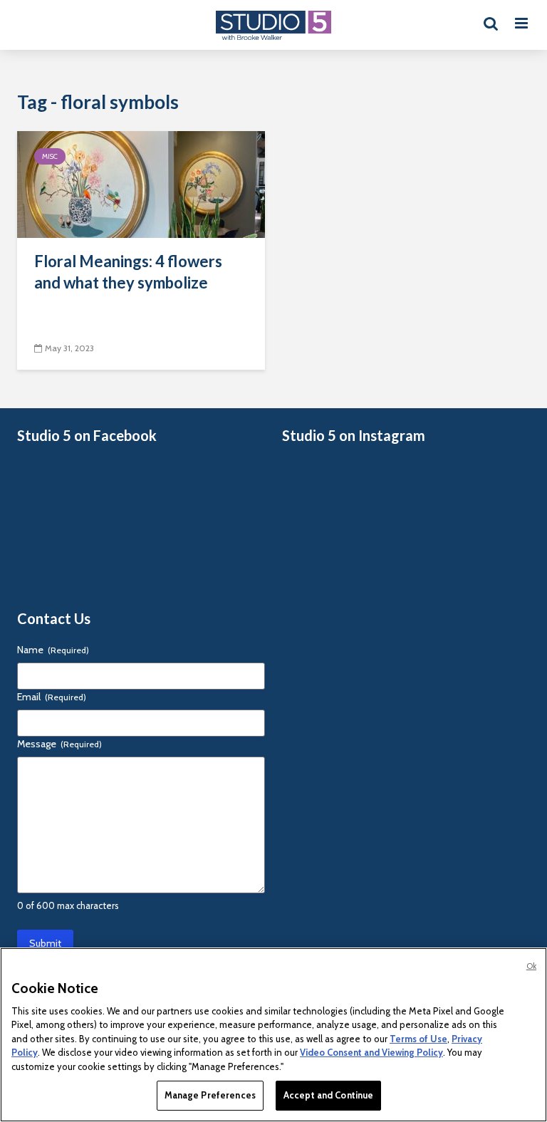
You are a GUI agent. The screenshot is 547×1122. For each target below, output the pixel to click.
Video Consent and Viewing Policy (371, 1052)
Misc (50, 156)
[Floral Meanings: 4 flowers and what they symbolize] (141, 183)
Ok (531, 966)
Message (59, 743)
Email (51, 696)
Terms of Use (418, 1038)
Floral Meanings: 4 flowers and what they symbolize (128, 271)
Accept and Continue (328, 1095)
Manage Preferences (210, 1095)
